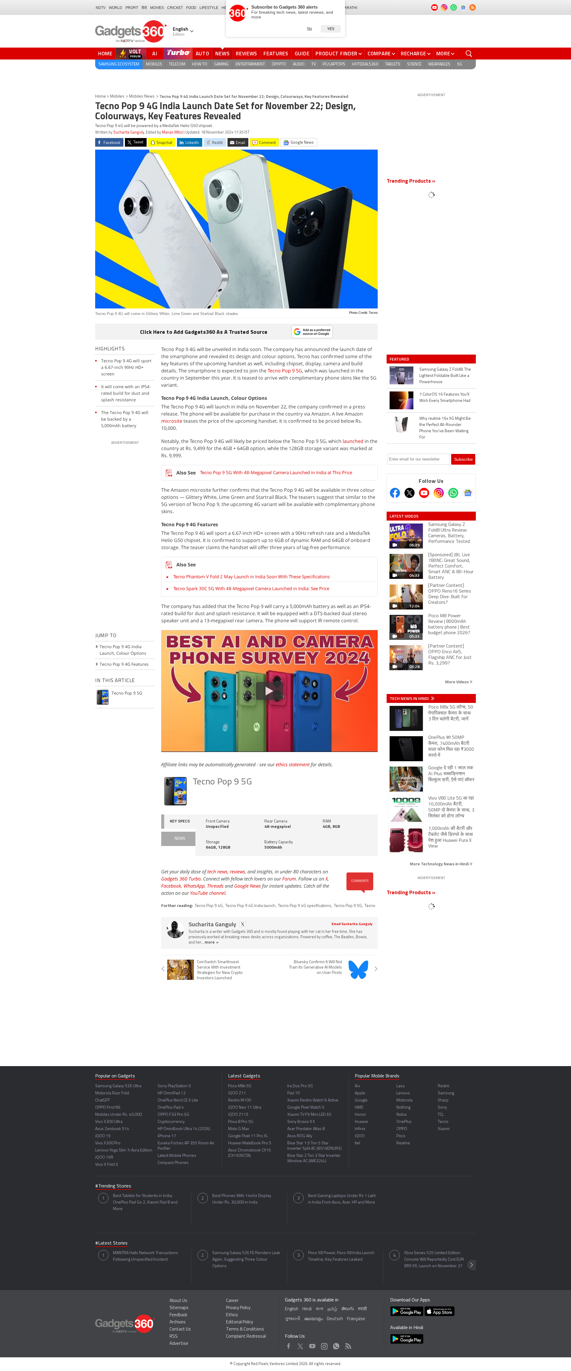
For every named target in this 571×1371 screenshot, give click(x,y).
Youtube (312, 1345)
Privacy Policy (238, 1308)
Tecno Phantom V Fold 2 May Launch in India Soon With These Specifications (251, 576)
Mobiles (154, 64)
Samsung (446, 1093)
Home (105, 53)
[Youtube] (424, 493)
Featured (400, 359)
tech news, (218, 871)
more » (212, 942)
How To (199, 64)
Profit (132, 8)
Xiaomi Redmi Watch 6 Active (312, 1100)
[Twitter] (409, 493)
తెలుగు (347, 1309)
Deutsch (335, 1319)
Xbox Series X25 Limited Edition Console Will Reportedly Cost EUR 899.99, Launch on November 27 (434, 1259)
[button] (471, 1265)
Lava (400, 1086)
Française (356, 1319)
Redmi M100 (239, 1100)
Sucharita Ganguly (128, 132)
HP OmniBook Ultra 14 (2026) (184, 1129)
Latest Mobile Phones (177, 1156)
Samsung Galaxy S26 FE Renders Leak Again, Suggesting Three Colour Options (246, 1259)
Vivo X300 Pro (107, 1143)
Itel (357, 1143)
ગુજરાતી (292, 1319)
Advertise (179, 1344)
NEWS (180, 838)
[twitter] (242, 924)
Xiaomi (444, 1129)
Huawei (361, 1122)
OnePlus (404, 1122)
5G (459, 64)
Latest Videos (404, 516)
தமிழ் (332, 1309)
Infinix (360, 1129)
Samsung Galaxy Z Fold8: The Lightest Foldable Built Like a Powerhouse (445, 375)
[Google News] (468, 493)
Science (414, 64)
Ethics (232, 1315)
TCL (441, 1115)
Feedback (178, 1315)
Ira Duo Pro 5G (300, 1086)
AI (155, 53)
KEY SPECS (180, 821)
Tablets (392, 64)
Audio (299, 64)
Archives (178, 1322)
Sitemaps (179, 1308)
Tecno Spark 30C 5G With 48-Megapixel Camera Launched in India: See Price (251, 588)
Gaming (221, 64)
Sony (442, 1107)
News (222, 53)
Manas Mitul (172, 132)
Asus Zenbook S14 (112, 1129)
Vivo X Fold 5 (106, 1164)
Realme (403, 1143)
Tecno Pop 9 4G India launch (250, 906)
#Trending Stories (113, 1186)
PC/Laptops (334, 64)
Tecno (370, 906)
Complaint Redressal (246, 1336)
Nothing (403, 1107)
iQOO (360, 1136)
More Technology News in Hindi (440, 864)
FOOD (191, 8)
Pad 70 (293, 1093)
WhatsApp (194, 886)
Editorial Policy (239, 1322)
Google (361, 1100)
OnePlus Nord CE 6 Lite (178, 1100)
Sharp (443, 1100)
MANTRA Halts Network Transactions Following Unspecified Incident (145, 1256)
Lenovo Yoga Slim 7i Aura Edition (123, 1150)
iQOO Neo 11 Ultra (244, 1107)
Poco (400, 1136)
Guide (302, 53)
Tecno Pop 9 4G (209, 906)
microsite (171, 421)
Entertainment (250, 64)
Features (275, 53)
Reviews (246, 53)
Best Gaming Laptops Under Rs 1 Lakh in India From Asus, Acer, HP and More (342, 1199)
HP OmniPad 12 (172, 1093)
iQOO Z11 (237, 1093)
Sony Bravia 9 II (301, 1122)
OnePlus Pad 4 (171, 1107)
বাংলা (319, 1309)
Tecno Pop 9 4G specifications (304, 906)
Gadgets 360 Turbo (181, 878)
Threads (215, 886)
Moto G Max (238, 1129)
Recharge (413, 53)
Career (232, 1301)
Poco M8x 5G (239, 1086)
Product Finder (336, 53)
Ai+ (357, 1086)
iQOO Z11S (238, 1115)
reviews (237, 871)
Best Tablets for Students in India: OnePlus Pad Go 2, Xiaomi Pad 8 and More (145, 1202)
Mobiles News (142, 96)
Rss (347, 1345)
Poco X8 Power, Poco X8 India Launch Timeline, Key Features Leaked (341, 1256)
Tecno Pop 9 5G (285, 370)
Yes (330, 29)
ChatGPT (102, 1100)
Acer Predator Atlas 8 (306, 1129)
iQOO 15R (104, 1157)
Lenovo (403, 1093)
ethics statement (293, 764)
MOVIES (157, 8)
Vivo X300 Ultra (109, 1122)
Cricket (175, 8)
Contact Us (180, 1329)
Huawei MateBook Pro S (249, 1143)
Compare (379, 53)
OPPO (401, 1129)
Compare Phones (173, 1163)
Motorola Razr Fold (112, 1093)
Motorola (404, 1100)
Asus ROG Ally (299, 1136)
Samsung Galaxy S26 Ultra (118, 1086)
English (291, 1309)
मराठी (362, 1309)
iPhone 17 (167, 1136)
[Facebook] (395, 493)
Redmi (443, 1086)
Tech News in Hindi (410, 698)
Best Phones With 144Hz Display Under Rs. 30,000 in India (241, 1199)
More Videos (457, 682)
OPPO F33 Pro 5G (173, 1115)
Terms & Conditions (245, 1329)
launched (353, 441)
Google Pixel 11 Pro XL (248, 1136)
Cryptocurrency (171, 1122)
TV (313, 64)
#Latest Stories (111, 1243)
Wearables (439, 64)
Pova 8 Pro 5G (240, 1122)
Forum (289, 878)
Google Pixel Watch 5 (305, 1107)
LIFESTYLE (209, 8)
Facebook (171, 886)
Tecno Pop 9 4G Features (124, 664)
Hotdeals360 (365, 64)
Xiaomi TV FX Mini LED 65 (309, 1115)
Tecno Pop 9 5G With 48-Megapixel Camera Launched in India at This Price (276, 472)
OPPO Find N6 (107, 1107)
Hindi (307, 1309)
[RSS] (472, 7)
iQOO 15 (103, 1136)
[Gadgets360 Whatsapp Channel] (453, 493)
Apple (360, 1093)
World (115, 8)
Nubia (401, 1115)
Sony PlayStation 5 (174, 1086)
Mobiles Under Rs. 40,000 (118, 1115)
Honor (360, 1115)
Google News (247, 886)
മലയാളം (313, 1319)
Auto (202, 53)
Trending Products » (411, 181)
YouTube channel (207, 893)
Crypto (279, 64)
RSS (174, 1336)
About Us (178, 1301)
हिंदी (144, 8)
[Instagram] (439, 493)
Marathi (349, 8)
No (309, 28)
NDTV (101, 8)
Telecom (177, 64)
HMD (359, 1107)
